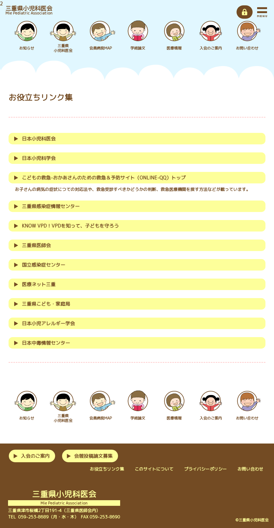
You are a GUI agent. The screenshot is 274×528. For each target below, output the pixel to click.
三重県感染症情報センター (51, 206)
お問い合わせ (250, 469)
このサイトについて (154, 469)
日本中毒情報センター (46, 343)
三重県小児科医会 (28, 10)
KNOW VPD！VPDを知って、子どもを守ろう (70, 225)
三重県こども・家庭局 (46, 303)
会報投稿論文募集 (93, 456)
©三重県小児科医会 (252, 519)
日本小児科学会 (39, 158)
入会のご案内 (35, 456)
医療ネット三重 (39, 284)
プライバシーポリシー (205, 469)
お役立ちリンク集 (107, 469)
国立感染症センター (43, 264)
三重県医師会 (36, 245)
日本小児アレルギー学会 (48, 323)
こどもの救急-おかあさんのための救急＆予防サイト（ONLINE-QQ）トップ (104, 177)
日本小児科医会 (39, 138)
